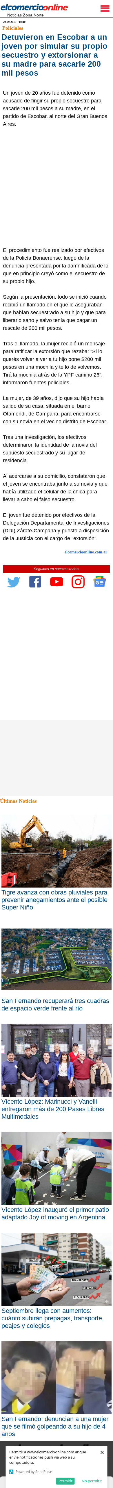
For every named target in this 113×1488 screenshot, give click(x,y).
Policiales (12, 28)
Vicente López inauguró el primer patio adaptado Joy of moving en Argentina (55, 1213)
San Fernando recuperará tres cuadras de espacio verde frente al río (55, 1004)
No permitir (92, 1480)
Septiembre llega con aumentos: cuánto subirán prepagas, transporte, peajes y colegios (52, 1318)
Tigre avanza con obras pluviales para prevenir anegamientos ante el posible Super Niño (54, 900)
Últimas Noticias (18, 801)
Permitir (65, 1480)
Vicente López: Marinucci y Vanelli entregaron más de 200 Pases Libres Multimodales (52, 1109)
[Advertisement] (56, 187)
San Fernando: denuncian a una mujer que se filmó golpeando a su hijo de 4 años (54, 1426)
